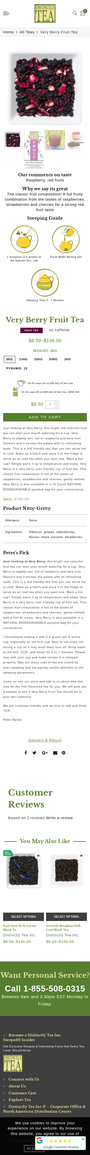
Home (8, 32)
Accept (34, 1148)
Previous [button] (11, 90)
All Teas (27, 32)
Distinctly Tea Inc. (19, 935)
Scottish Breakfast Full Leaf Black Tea (63, 928)
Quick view (38, 855)
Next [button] (74, 90)
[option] (45, 87)
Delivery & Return (45, 740)
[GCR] (39, 1140)
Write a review (59, 818)
